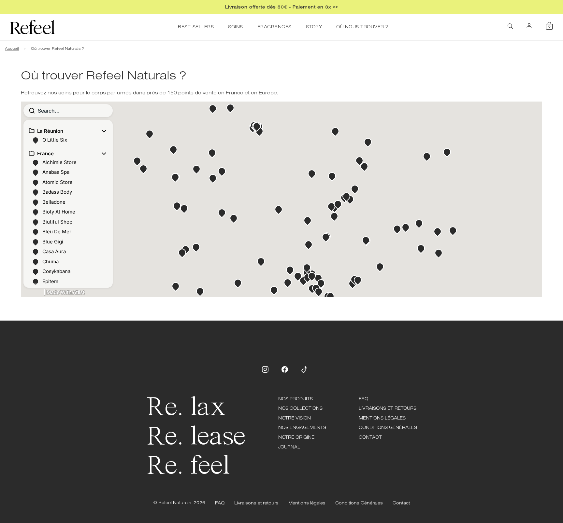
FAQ (363, 399)
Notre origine (296, 437)
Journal (289, 447)
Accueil (12, 48)
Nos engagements (302, 427)
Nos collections (300, 408)
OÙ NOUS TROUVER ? (362, 27)
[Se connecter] (529, 27)
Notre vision (294, 418)
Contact (370, 437)
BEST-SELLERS (196, 27)
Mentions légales (382, 418)
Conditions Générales (388, 427)
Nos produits (295, 399)
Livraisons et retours (387, 408)
